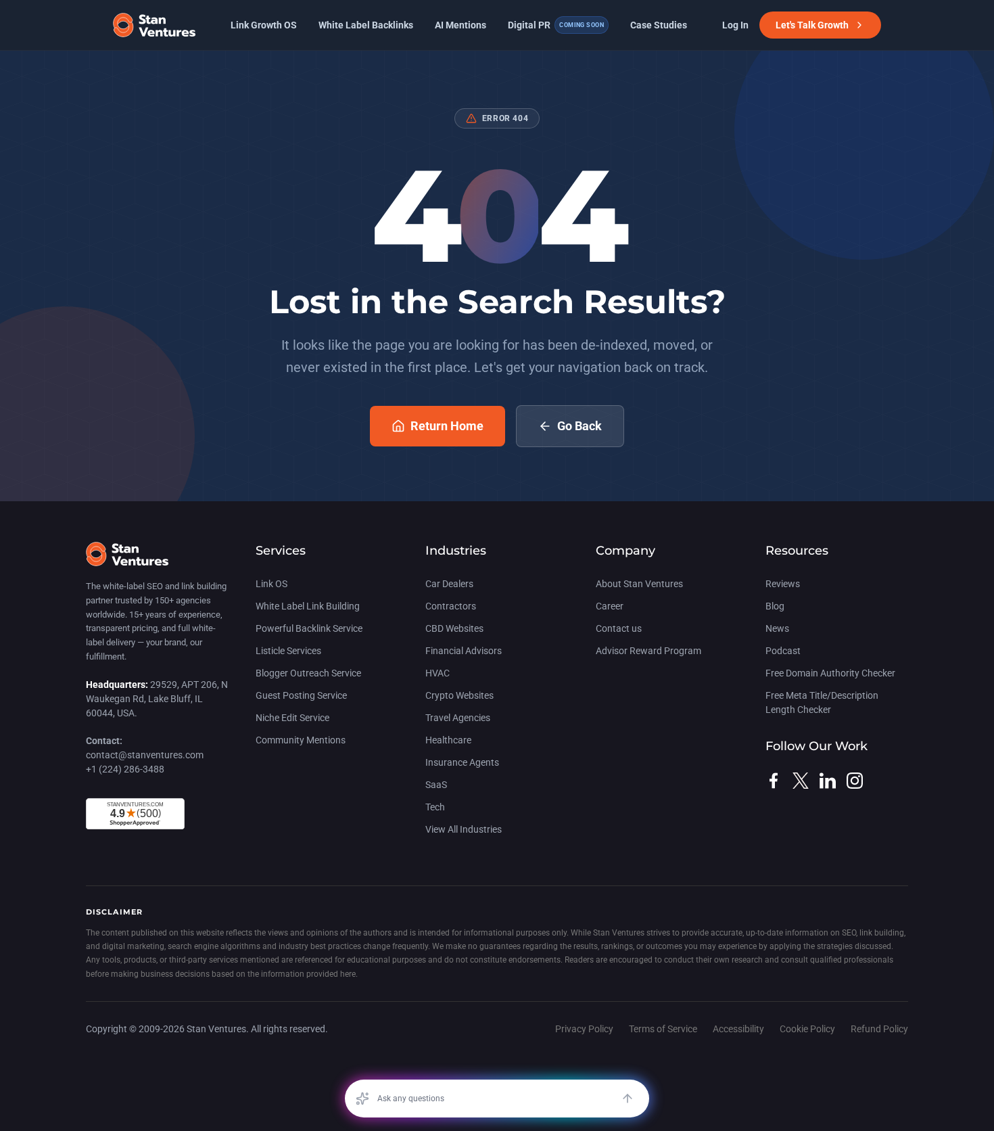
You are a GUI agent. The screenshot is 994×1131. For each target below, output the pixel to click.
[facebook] (773, 780)
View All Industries (463, 829)
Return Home (446, 426)
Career (609, 606)
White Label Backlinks (365, 25)
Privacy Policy (584, 1028)
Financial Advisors (463, 650)
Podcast (783, 650)
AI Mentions (460, 25)
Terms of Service (663, 1028)
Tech (435, 807)
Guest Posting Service (301, 695)
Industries (455, 550)
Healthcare (448, 740)
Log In (735, 25)
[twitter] (800, 780)
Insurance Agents (462, 762)
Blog (774, 606)
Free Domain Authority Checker (830, 673)
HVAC (437, 673)
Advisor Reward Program (648, 650)
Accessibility (738, 1028)
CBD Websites (454, 628)
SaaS (436, 784)
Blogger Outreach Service (308, 673)
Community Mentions (301, 740)
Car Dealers (449, 583)
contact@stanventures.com (145, 754)
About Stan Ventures (639, 583)
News (777, 628)
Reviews (782, 583)
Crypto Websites (459, 695)
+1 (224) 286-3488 (125, 769)
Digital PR (556, 25)
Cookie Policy (807, 1028)
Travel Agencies (457, 717)
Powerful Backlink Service (309, 628)
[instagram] (855, 780)
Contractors (450, 606)
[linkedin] (828, 780)
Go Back (579, 426)
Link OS (271, 583)
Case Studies (658, 25)
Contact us (619, 628)
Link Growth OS (264, 25)
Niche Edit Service (292, 717)
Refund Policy (879, 1028)
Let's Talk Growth (812, 25)
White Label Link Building (308, 606)
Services (281, 550)
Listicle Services (288, 650)
